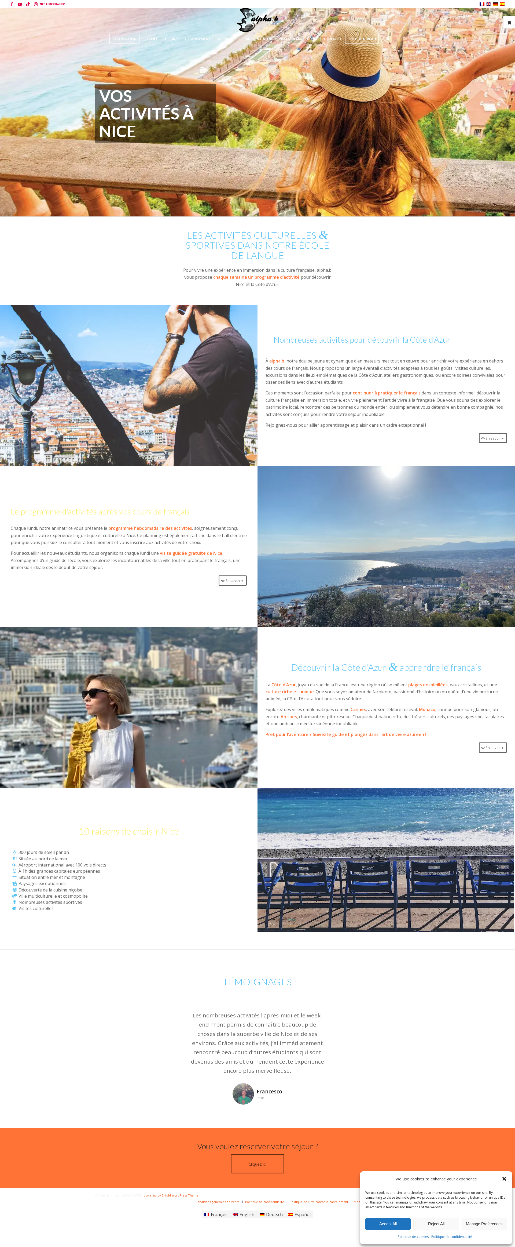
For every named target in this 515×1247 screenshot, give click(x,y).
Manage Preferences (484, 1223)
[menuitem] (448, 4)
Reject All (436, 1223)
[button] (504, 1178)
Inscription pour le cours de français (449, 4)
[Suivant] (339, 1018)
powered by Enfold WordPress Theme (171, 1195)
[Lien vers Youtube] (20, 4)
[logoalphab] (257, 20)
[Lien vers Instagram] (36, 4)
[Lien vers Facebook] (12, 4)
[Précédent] (176, 1018)
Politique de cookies (413, 1236)
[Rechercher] (385, 39)
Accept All (388, 1223)
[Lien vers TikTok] (28, 4)
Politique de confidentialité (451, 1236)
